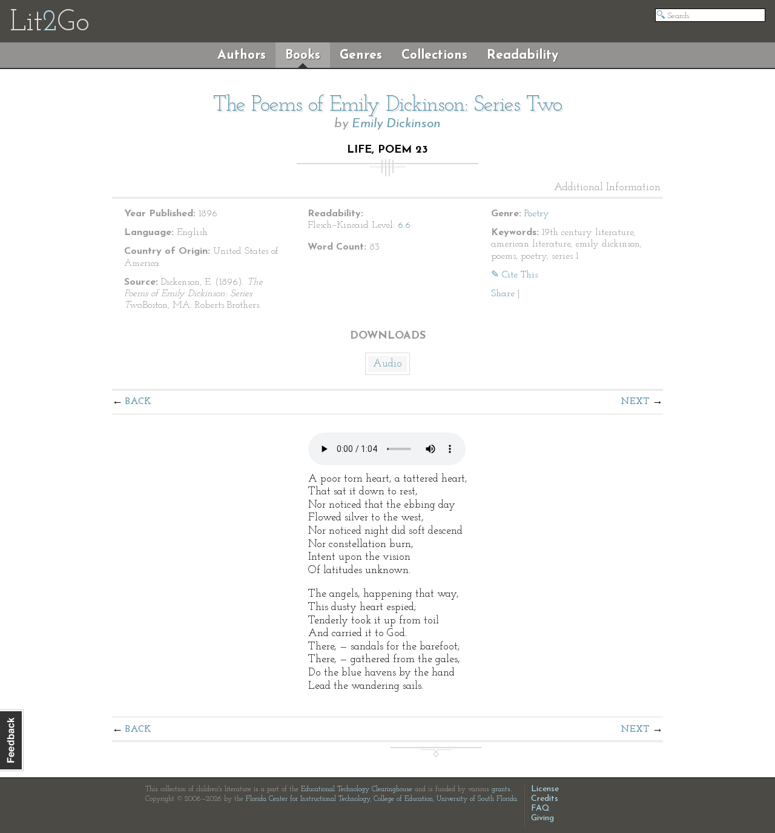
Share (503, 294)
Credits (544, 798)
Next (635, 402)
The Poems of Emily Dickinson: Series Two (387, 105)
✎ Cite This (514, 275)
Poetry (536, 214)
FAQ (540, 808)
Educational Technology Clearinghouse (356, 789)
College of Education (403, 799)
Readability (522, 55)
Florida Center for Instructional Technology (308, 799)
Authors (241, 55)
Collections (434, 55)
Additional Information (607, 187)
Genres (361, 55)
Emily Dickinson (396, 124)
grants (501, 789)
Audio (387, 364)
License (545, 789)
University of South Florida (477, 799)
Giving (542, 818)
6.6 (404, 225)
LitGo (49, 23)
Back (138, 402)
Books (302, 55)
